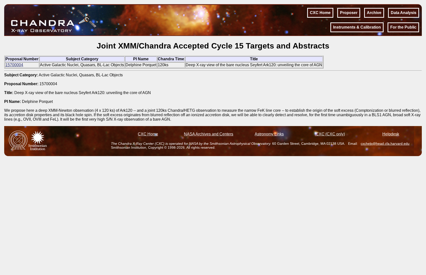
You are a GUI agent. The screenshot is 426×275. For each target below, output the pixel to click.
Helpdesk (390, 134)
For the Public (403, 27)
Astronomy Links (269, 134)
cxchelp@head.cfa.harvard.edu (385, 144)
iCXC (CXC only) (330, 134)
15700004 (14, 65)
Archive (374, 13)
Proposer (348, 13)
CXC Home (320, 13)
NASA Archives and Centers (208, 134)
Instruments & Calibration (357, 27)
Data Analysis (403, 13)
